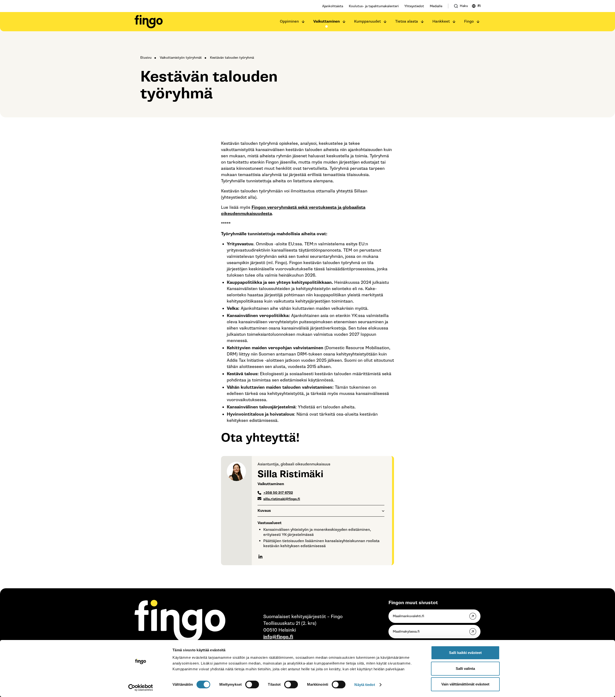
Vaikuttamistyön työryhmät (181, 57)
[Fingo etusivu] (149, 21)
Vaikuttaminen (326, 21)
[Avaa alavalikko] (303, 21)
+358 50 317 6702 (278, 492)
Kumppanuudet (367, 21)
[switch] (252, 684)
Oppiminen (289, 21)
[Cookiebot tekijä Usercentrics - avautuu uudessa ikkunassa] (141, 687)
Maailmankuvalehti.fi (408, 616)
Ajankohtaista (332, 6)
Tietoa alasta (406, 21)
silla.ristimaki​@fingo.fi (281, 499)
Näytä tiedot (364, 685)
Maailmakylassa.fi (406, 631)
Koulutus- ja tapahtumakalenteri (374, 6)
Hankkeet (441, 21)
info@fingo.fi (278, 637)
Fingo (469, 21)
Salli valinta (465, 668)
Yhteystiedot (414, 6)
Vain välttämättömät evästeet (465, 684)
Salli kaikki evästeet (465, 653)
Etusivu (146, 57)
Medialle (436, 6)
